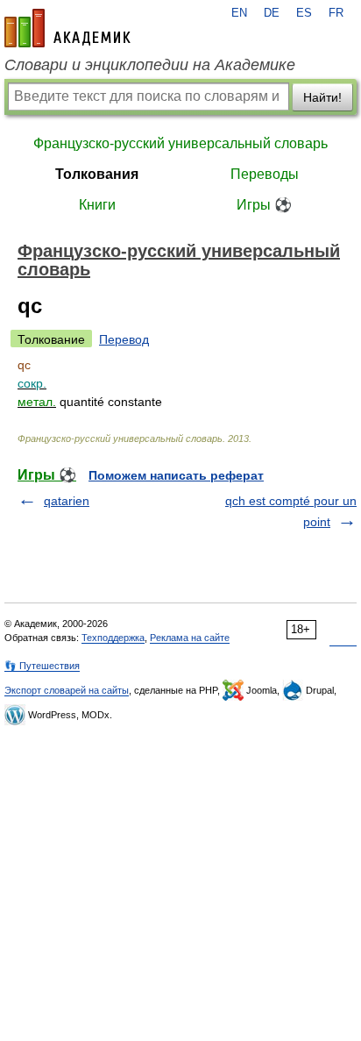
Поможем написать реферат (176, 475)
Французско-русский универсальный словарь (180, 143)
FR (336, 13)
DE (272, 13)
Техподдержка (113, 637)
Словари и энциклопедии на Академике (149, 65)
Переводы (264, 174)
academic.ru (67, 28)
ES (304, 13)
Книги (97, 204)
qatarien (66, 501)
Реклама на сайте (190, 637)
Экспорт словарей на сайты (66, 690)
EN (239, 13)
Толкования (96, 174)
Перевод (124, 339)
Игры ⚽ (264, 204)
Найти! (322, 97)
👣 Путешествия (42, 665)
